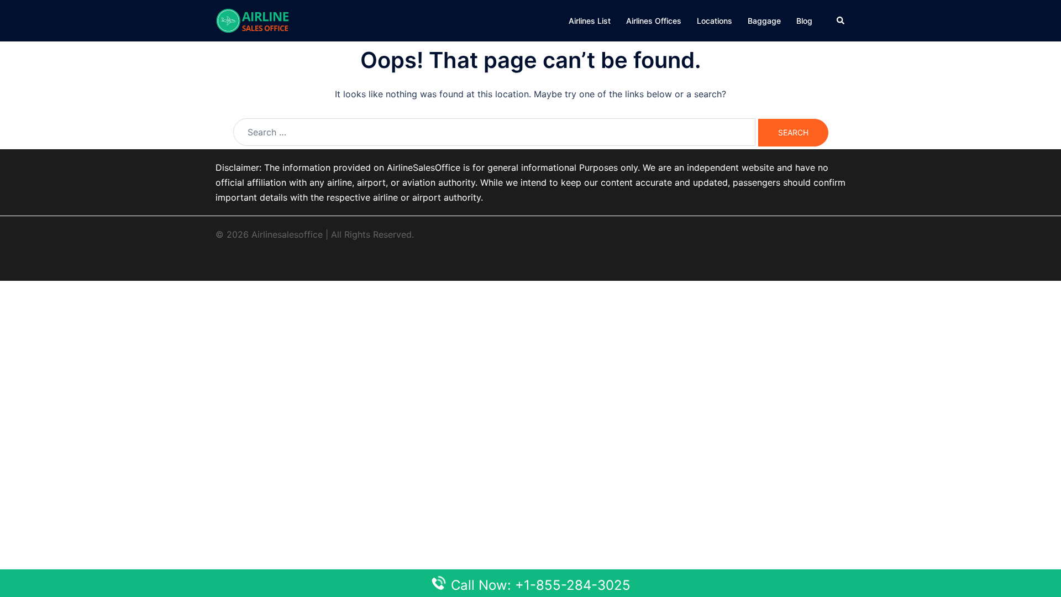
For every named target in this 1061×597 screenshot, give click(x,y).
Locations (714, 20)
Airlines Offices (653, 20)
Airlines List (590, 20)
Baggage (764, 20)
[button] (841, 20)
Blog (804, 20)
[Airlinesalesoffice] (253, 19)
